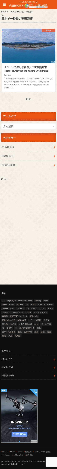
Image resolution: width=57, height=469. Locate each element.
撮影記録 (9, 164)
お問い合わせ (18, 455)
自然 (43, 332)
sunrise (41, 304)
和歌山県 (34, 316)
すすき (42, 308)
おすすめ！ (32, 308)
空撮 (20, 332)
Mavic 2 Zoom (8, 304)
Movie (8, 146)
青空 (49, 332)
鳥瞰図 (18, 336)
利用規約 (29, 455)
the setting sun (8, 308)
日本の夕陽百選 (25, 324)
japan (46, 300)
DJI (3, 300)
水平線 (48, 324)
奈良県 (5, 324)
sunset (50, 304)
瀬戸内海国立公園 (27, 328)
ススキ (50, 308)
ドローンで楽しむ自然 (21, 312)
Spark (33, 304)
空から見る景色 (8, 332)
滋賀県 (9, 328)
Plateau (19, 304)
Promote (34, 441)
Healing (38, 300)
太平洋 (46, 320)
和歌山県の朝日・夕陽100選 (14, 320)
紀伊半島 (28, 332)
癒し (39, 328)
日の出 (13, 324)
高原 (10, 336)
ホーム (4, 452)
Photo (7, 155)
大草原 (38, 320)
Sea (26, 304)
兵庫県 (5, 316)
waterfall (21, 308)
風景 (4, 336)
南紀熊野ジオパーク (18, 316)
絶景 (36, 332)
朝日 (36, 324)
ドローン (6, 312)
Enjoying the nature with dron (19, 300)
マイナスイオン (40, 312)
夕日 (31, 320)
